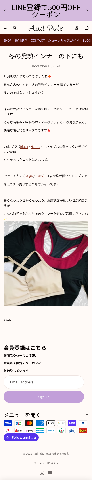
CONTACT (38, 40)
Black (24, 146)
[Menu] (5, 28)
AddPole (38, 453)
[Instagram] (42, 473)
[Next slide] (87, 10)
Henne (35, 146)
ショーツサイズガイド (63, 40)
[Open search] (15, 28)
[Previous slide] (5, 10)
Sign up (43, 396)
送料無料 (21, 40)
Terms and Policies (46, 463)
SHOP (7, 40)
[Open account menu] (77, 28)
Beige (29, 176)
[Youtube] (50, 473)
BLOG (87, 40)
